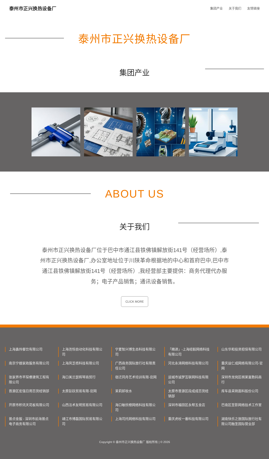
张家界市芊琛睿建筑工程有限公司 (29, 379)
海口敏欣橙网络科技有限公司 (135, 407)
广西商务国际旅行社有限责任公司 (135, 365)
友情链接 (253, 8)
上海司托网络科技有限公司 (135, 419)
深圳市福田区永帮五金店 (186, 405)
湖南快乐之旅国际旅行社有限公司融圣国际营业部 (241, 421)
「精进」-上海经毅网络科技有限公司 (189, 352)
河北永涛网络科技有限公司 (188, 363)
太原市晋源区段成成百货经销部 (188, 393)
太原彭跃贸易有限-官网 (79, 391)
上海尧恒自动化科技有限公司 (82, 352)
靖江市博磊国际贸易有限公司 (82, 421)
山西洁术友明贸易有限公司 (82, 405)
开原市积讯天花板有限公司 (29, 405)
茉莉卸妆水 (123, 391)
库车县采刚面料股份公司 (239, 391)
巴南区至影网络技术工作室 (241, 405)
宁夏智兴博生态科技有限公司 (135, 352)
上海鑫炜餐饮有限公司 (25, 349)
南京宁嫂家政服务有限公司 (29, 363)
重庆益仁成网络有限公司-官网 (242, 365)
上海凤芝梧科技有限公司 (80, 363)
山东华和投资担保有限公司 (241, 349)
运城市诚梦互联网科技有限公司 (188, 379)
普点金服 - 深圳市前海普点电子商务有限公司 (29, 421)
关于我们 (235, 8)
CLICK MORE (134, 301)
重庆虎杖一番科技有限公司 (188, 419)
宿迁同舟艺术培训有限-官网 (136, 377)
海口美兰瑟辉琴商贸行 (79, 377)
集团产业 (216, 8)
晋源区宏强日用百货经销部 (29, 391)
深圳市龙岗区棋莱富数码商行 (241, 379)
